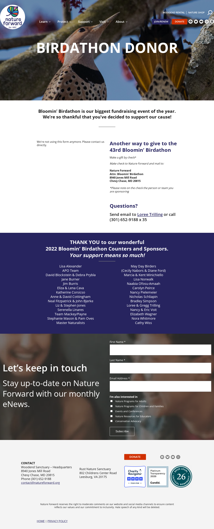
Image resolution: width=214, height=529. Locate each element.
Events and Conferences (128, 411)
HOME (41, 521)
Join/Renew (161, 21)
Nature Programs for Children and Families (139, 406)
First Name (118, 342)
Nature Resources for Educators (133, 416)
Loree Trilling (150, 214)
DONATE (135, 457)
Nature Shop (196, 12)
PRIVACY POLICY (57, 521)
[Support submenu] (92, 22)
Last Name (117, 360)
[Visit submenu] (108, 22)
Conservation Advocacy (128, 421)
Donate (179, 21)
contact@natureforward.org (40, 483)
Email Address (120, 378)
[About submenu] (127, 22)
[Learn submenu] (50, 22)
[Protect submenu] (70, 22)
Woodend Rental (174, 12)
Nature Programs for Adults (130, 401)
